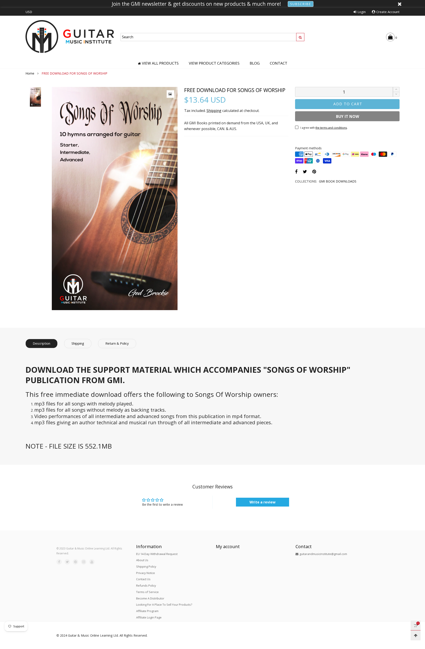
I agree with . (324, 128)
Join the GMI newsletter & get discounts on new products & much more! (196, 4)
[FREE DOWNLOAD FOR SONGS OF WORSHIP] (115, 198)
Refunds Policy (146, 586)
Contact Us (143, 579)
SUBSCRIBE (300, 4)
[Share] (296, 172)
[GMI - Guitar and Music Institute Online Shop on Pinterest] (75, 562)
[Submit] (300, 37)
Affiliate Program (147, 611)
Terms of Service (147, 592)
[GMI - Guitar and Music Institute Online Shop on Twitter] (67, 562)
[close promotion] (399, 4)
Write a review (262, 502)
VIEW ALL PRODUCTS (160, 63)
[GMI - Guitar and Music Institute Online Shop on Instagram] (83, 562)
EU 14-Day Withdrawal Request (157, 554)
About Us (142, 560)
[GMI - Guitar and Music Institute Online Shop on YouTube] (92, 562)
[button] (396, 94)
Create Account (388, 12)
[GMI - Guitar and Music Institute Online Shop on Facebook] (59, 562)
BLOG (255, 63)
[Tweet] (305, 172)
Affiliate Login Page (149, 617)
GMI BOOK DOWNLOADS (337, 181)
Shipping (214, 110)
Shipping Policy (146, 566)
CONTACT (278, 63)
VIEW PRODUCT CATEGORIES (214, 63)
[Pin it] (314, 172)
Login (361, 12)
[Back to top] (416, 635)
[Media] (170, 94)
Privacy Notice (145, 573)
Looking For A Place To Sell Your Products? (164, 605)
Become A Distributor (150, 598)
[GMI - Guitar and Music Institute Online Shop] (69, 36)
